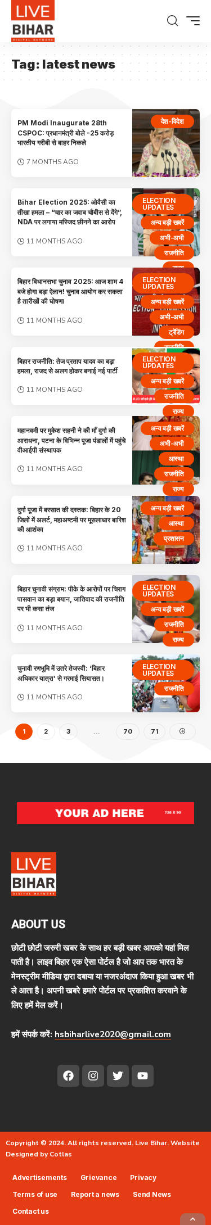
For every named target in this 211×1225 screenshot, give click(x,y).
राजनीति (174, 252)
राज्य (178, 411)
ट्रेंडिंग (176, 332)
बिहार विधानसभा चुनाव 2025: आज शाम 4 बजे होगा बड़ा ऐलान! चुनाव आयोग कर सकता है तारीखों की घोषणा (70, 291)
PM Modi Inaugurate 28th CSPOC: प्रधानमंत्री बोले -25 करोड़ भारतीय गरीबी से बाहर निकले (65, 133)
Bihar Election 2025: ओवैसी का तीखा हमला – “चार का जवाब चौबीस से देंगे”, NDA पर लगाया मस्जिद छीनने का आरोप (69, 212)
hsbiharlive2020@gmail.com (113, 1034)
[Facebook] (68, 1076)
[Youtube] (143, 1076)
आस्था (176, 458)
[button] (172, 21)
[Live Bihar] (33, 21)
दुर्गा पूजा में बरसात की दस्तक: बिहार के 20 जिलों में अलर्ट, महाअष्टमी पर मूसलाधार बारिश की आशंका (71, 519)
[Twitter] (118, 1076)
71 (154, 731)
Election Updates (159, 203)
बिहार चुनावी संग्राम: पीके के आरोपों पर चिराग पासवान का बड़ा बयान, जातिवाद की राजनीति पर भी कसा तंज (71, 599)
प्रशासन (174, 538)
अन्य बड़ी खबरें (168, 222)
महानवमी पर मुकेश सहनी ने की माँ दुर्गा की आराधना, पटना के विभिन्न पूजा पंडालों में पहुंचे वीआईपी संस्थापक (71, 440)
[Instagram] (93, 1076)
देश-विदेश (173, 121)
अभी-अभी (172, 237)
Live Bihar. (152, 1142)
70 (127, 731)
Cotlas (61, 1154)
